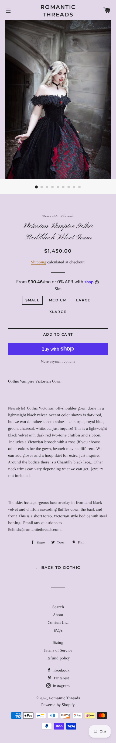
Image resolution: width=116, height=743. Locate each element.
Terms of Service (58, 650)
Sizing (58, 642)
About (58, 614)
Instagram (61, 685)
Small (32, 300)
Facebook (60, 670)
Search (58, 606)
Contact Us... (58, 622)
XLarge (58, 311)
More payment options (58, 361)
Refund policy (58, 658)
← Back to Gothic (58, 567)
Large (83, 300)
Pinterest (61, 678)
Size (58, 288)
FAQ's (58, 630)
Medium (58, 300)
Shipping (38, 262)
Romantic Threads (58, 11)
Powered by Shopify (58, 704)
